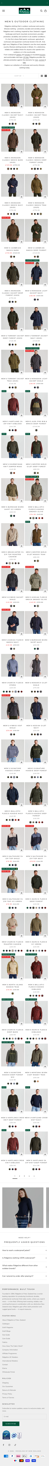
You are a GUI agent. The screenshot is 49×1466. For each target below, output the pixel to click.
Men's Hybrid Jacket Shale (12, 598)
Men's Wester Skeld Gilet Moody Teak (36, 553)
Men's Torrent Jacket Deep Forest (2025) (12, 337)
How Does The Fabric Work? (12, 1346)
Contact (5, 1365)
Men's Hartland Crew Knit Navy (36, 1119)
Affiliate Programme (9, 1353)
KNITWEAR (23, 1223)
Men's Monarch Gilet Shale (36, 684)
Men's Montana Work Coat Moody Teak (36, 1074)
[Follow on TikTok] (15, 1445)
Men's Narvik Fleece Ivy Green (36, 943)
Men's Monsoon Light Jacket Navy (36, 292)
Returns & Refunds (9, 1390)
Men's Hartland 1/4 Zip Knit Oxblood (13, 423)
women (42, 60)
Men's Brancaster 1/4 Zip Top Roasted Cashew (13, 554)
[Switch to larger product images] (42, 76)
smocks (28, 55)
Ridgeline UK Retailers (10, 1357)
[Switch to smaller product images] (46, 76)
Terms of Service (8, 1398)
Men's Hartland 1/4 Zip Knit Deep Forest (36, 1162)
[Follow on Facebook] (3, 1445)
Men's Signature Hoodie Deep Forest (36, 769)
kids (24, 63)
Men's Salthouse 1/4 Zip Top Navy (36, 857)
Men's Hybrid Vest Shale (12, 727)
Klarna (4, 1368)
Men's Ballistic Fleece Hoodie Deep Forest (36, 813)
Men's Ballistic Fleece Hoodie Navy (12, 812)
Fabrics (4, 1342)
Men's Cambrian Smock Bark (12, 249)
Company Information (10, 1350)
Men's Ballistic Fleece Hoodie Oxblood (36, 987)
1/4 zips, (26, 57)
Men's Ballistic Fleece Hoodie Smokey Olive (36, 509)
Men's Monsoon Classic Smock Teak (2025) (36, 205)
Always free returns (24, 3)
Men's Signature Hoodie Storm (12, 769)
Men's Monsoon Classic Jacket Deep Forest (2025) (12, 293)
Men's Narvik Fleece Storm (12, 684)
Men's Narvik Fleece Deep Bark (12, 1031)
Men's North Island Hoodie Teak (12, 986)
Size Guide (6, 1335)
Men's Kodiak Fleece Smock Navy (12, 641)
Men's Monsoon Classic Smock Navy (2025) (12, 205)
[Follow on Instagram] (9, 1445)
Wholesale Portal (8, 1372)
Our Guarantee (7, 1386)
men (36, 60)
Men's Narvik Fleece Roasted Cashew (12, 943)
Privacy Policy (7, 1394)
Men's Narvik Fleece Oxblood (36, 1031)
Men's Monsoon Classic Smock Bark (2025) (12, 160)
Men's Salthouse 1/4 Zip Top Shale (13, 857)
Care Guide (6, 1338)
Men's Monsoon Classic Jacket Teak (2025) (36, 115)
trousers (42, 55)
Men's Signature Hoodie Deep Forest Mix (12, 1075)
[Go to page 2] (34, 1176)
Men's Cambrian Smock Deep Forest (36, 249)
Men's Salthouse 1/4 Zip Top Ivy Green (13, 900)
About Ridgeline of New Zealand (13, 1320)
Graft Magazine (7, 1327)
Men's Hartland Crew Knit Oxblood (12, 1162)
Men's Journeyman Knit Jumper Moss (12, 465)
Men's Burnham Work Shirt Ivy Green (12, 508)
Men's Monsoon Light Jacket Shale (36, 380)
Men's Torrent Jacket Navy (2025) (36, 337)
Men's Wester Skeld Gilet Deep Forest (36, 465)
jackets (19, 55)
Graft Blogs (6, 1331)
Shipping (5, 1383)
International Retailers (10, 1361)
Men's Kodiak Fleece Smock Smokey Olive (36, 598)
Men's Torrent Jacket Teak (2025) (12, 380)
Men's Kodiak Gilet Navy (36, 727)
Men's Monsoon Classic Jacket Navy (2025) (12, 115)
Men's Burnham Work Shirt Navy (36, 641)
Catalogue (5, 1324)
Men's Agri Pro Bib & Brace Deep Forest (36, 423)
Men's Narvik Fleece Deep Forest (36, 900)
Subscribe (11, 1424)
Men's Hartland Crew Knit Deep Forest (12, 1119)
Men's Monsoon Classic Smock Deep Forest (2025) (36, 160)
